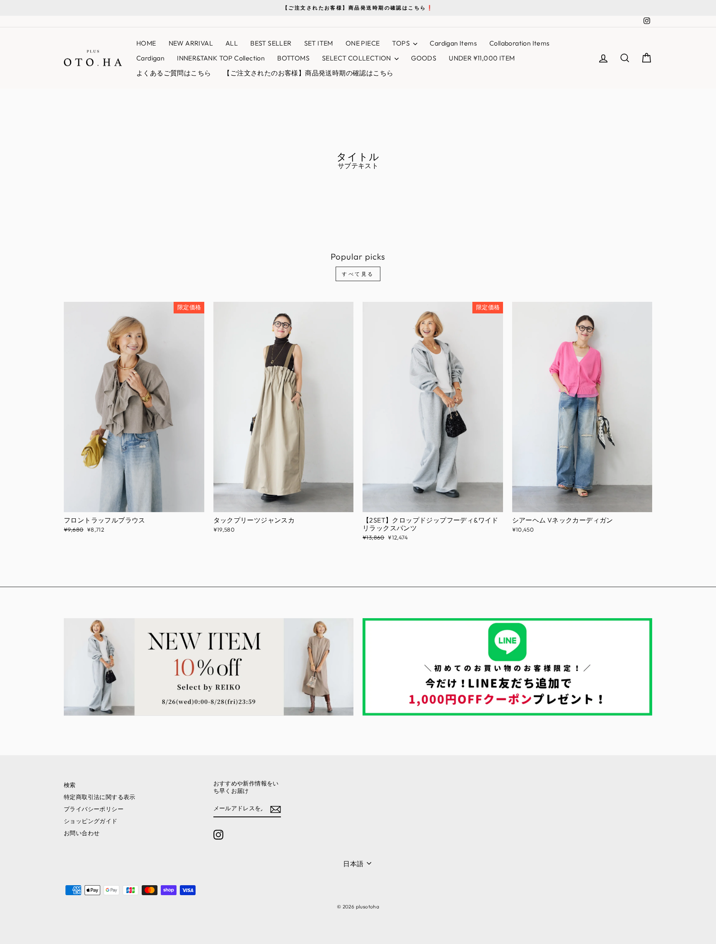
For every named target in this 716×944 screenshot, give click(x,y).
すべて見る (358, 274)
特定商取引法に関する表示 (99, 797)
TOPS (401, 43)
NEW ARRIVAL (191, 43)
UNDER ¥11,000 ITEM (482, 58)
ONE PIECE (363, 43)
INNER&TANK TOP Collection (221, 58)
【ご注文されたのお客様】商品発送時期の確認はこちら (308, 73)
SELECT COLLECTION (357, 58)
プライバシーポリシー (93, 809)
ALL (231, 43)
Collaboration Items (519, 43)
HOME (146, 43)
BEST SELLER (270, 43)
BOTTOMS (293, 58)
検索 (70, 785)
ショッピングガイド (91, 821)
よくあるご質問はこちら (173, 73)
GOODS (423, 58)
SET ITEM (318, 43)
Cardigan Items (453, 43)
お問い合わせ (81, 833)
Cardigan (150, 58)
